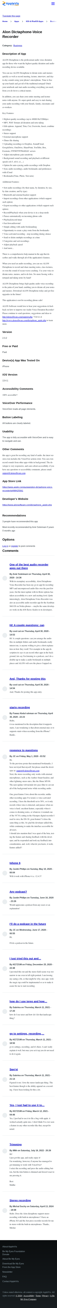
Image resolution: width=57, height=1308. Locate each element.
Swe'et (14, 1069)
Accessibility (28, 1295)
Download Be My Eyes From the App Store (13, 1265)
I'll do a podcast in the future (28, 923)
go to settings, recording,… (27, 1033)
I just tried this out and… (25, 958)
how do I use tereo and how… (28, 1001)
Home (5, 21)
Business (17, 45)
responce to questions (24, 750)
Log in (5, 546)
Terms (38, 1295)
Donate (5, 1254)
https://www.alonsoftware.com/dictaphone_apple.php (27, 505)
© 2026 (19, 1295)
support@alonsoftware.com (13, 473)
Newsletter (7, 1272)
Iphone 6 (15, 863)
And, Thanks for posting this (28, 678)
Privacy (45, 1295)
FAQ (4, 1277)
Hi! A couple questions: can (27, 625)
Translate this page (11, 16)
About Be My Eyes (11, 1259)
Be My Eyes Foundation (13, 1251)
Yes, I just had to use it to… (27, 1105)
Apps (16, 21)
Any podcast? (18, 891)
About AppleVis (9, 1247)
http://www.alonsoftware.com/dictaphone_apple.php (24, 320)
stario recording (20, 707)
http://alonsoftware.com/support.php (17, 316)
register (14, 546)
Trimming (16, 1144)
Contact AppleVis (10, 1281)
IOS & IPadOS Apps (34, 21)
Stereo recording (20, 1200)
